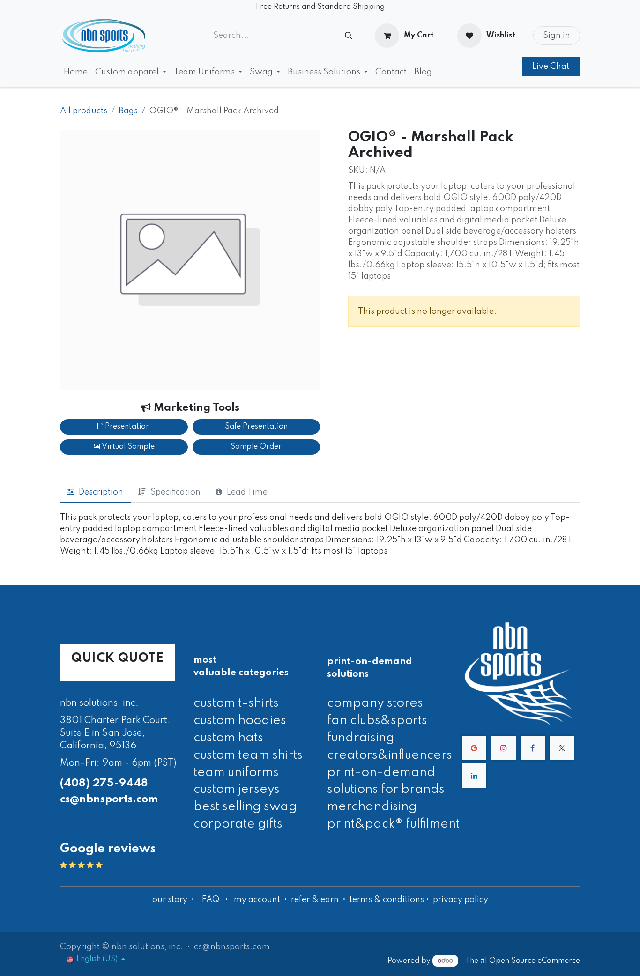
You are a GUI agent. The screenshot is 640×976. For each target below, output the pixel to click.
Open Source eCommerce (534, 961)
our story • (174, 899)
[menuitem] (75, 72)
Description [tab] (101, 492)
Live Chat (550, 66)
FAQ (210, 899)
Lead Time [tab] (247, 492)
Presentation (126, 426)
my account (257, 899)
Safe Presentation (256, 426)
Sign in (556, 35)
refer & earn (315, 899)
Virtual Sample (127, 447)
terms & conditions (387, 899)
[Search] (348, 36)
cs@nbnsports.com (109, 799)
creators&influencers (389, 755)
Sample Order (256, 447)
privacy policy (460, 899)
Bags (128, 111)
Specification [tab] (175, 492)
